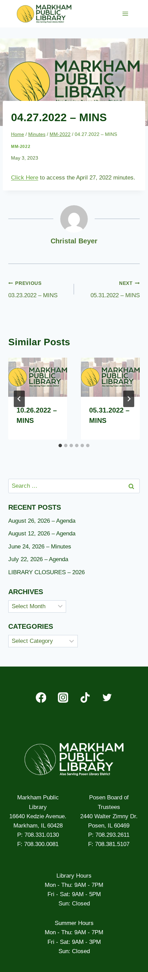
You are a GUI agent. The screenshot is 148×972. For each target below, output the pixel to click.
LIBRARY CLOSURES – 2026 (46, 572)
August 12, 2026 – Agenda (41, 533)
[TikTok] (85, 697)
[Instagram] (63, 697)
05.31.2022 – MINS (115, 290)
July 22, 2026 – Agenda (38, 559)
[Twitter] (106, 697)
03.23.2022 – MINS (32, 290)
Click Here (24, 177)
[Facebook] (41, 697)
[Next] (128, 399)
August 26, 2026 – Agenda (41, 521)
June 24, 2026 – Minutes (39, 546)
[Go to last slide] (19, 399)
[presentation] (37, 377)
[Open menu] (125, 13)
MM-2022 (20, 146)
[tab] (60, 445)
